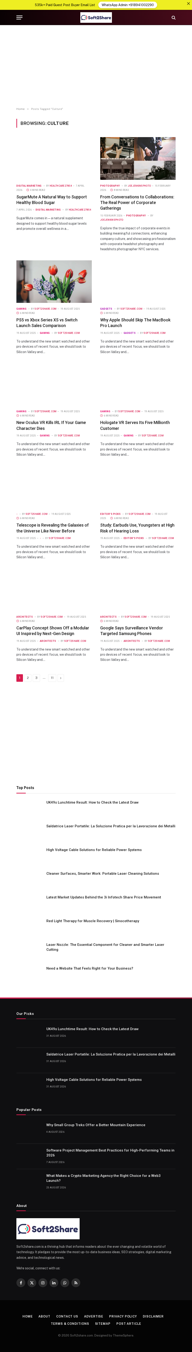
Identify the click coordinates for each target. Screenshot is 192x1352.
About (44, 1316)
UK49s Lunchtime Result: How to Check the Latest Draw (92, 802)
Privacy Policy (123, 1316)
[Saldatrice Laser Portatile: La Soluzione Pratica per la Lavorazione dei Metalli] (29, 832)
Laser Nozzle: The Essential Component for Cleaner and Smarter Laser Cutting (105, 947)
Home (27, 1316)
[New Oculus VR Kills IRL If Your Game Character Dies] (54, 384)
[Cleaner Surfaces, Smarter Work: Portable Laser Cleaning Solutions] (29, 880)
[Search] (173, 17)
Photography (110, 186)
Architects (24, 617)
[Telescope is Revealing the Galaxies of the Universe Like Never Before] (54, 487)
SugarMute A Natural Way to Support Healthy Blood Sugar (51, 199)
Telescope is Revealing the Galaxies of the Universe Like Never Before (52, 528)
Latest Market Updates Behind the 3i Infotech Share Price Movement (103, 897)
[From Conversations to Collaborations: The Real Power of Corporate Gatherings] (138, 158)
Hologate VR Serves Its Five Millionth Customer (135, 425)
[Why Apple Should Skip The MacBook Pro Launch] (138, 281)
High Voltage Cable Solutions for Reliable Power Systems (94, 850)
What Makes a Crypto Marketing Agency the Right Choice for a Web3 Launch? (103, 1178)
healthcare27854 (61, 186)
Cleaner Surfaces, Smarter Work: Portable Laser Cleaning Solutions (102, 873)
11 (52, 678)
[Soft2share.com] (96, 17)
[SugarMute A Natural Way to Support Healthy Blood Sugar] (54, 158)
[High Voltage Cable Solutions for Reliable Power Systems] (29, 856)
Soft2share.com (45, 309)
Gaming (21, 309)
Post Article (128, 1323)
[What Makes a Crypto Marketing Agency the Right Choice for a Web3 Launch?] (29, 1182)
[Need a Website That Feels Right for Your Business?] (29, 974)
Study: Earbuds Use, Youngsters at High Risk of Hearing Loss (137, 528)
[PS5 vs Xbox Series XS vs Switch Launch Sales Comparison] (54, 281)
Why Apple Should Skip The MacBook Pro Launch (135, 322)
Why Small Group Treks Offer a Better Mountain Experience (95, 1125)
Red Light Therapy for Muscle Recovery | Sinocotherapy (92, 921)
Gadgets (106, 309)
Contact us (67, 1316)
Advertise (93, 1316)
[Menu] (19, 17)
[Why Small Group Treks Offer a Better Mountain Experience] (29, 1131)
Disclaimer (153, 1316)
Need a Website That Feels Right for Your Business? (89, 968)
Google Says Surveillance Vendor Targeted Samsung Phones (131, 630)
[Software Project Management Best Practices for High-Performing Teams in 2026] (29, 1156)
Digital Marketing (29, 186)
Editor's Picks (110, 514)
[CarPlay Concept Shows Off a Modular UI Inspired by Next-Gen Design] (54, 589)
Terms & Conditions (70, 1323)
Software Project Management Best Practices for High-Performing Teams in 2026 (110, 1152)
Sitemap (103, 1323)
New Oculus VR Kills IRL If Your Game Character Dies (51, 425)
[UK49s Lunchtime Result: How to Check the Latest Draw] (29, 808)
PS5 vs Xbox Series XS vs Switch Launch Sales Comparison (47, 322)
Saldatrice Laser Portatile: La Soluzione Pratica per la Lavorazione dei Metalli (110, 826)
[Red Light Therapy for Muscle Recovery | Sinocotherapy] (29, 927)
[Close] (188, 3)
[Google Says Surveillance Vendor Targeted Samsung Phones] (138, 589)
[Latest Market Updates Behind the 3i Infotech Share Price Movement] (29, 903)
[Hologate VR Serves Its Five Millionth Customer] (138, 384)
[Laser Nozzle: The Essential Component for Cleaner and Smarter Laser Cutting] (29, 951)
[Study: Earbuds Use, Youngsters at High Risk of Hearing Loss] (138, 487)
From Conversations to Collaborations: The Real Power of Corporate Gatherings (137, 202)
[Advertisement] (96, 66)
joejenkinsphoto (139, 186)
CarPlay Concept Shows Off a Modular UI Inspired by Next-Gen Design (52, 630)
